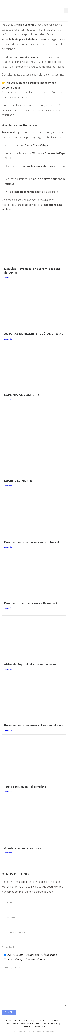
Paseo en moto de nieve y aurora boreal (31, 542)
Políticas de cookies (47, 1024)
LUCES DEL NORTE (18, 481)
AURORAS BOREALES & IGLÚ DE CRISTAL (33, 334)
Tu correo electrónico (13, 917)
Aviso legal (41, 1021)
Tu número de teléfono (14, 932)
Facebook (56, 1021)
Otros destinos (10, 947)
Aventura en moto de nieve (22, 848)
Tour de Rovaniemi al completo (25, 787)
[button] (66, 10)
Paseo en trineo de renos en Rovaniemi (30, 603)
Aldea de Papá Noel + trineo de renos (30, 664)
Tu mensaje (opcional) (13, 967)
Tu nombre (7, 902)
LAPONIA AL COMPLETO (22, 395)
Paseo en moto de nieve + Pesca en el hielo (33, 725)
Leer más (8, 277)
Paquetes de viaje (23, 1021)
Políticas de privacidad (34, 1026)
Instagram (12, 1024)
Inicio (8, 1021)
